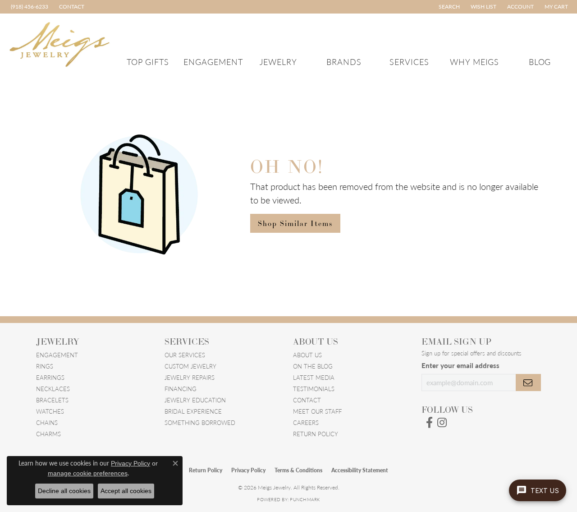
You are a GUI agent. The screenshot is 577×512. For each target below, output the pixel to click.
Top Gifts (148, 61)
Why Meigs (474, 61)
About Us (307, 355)
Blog (540, 61)
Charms (48, 433)
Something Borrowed (200, 422)
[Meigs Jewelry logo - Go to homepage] (60, 43)
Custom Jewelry (190, 366)
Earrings (50, 377)
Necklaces (53, 388)
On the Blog (313, 366)
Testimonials (313, 388)
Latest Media (313, 377)
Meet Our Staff (317, 411)
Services (409, 61)
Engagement (213, 61)
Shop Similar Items (295, 223)
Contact (307, 400)
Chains (47, 422)
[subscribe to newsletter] (528, 382)
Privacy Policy (248, 470)
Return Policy (315, 433)
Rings (44, 366)
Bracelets (52, 400)
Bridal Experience (193, 411)
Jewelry (278, 61)
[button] (448, 7)
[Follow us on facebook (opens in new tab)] (429, 422)
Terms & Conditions (298, 470)
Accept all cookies (126, 490)
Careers (306, 422)
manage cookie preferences (88, 473)
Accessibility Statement (359, 470)
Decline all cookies (64, 490)
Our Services (185, 355)
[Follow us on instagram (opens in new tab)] (442, 422)
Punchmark (305, 499)
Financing (181, 388)
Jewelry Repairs (190, 377)
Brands (344, 61)
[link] (28, 7)
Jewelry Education (195, 400)
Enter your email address (460, 365)
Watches (50, 411)
